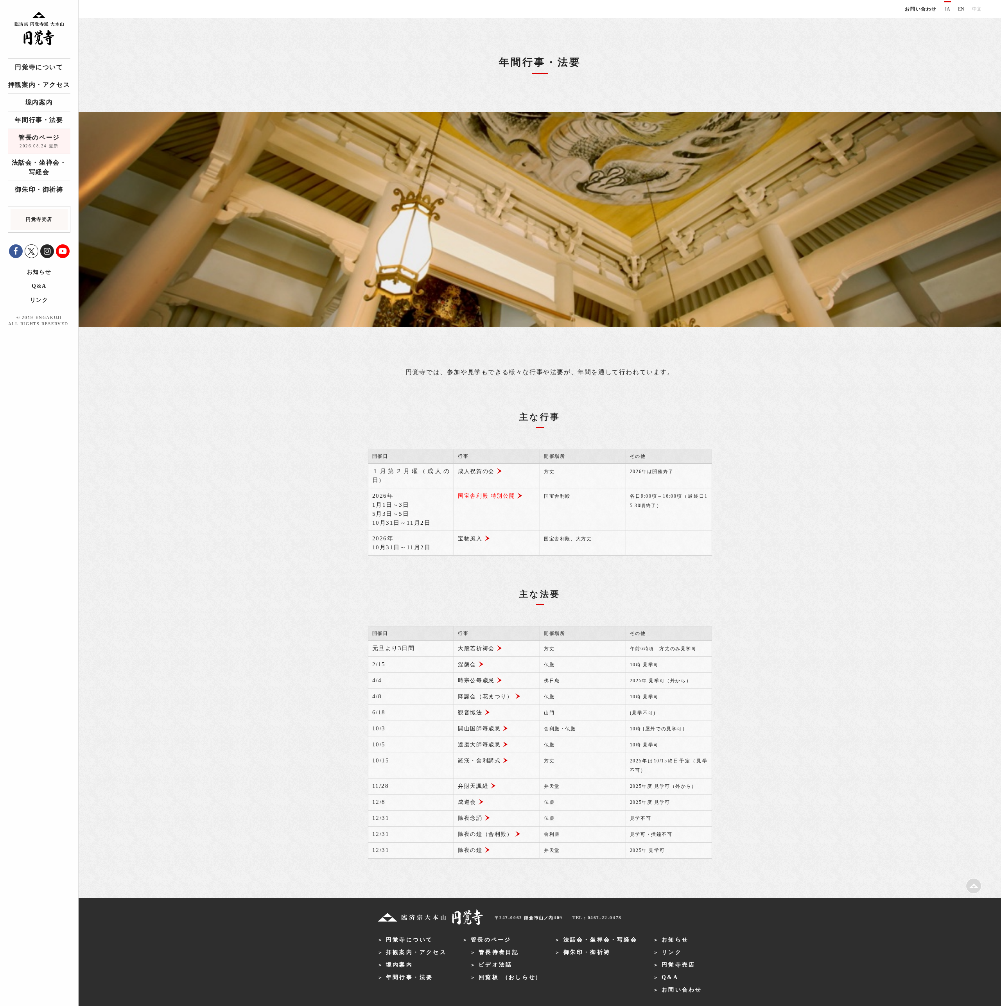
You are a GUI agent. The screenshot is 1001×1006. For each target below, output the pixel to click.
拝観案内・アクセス (39, 84)
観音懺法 (470, 712)
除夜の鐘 (470, 850)
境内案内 (39, 102)
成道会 (467, 802)
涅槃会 (467, 664)
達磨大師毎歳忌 (479, 745)
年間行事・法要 (39, 120)
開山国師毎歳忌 (479, 729)
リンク (39, 300)
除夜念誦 (470, 818)
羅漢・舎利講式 (479, 761)
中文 (976, 9)
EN (961, 9)
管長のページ (39, 141)
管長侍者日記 (499, 952)
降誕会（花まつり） (485, 696)
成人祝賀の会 (476, 471)
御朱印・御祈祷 (39, 189)
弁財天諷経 (473, 786)
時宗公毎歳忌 (476, 680)
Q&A (39, 286)
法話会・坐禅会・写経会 (39, 167)
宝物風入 (470, 539)
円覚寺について (39, 67)
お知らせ (39, 272)
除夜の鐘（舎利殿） (485, 834)
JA (947, 9)
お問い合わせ (921, 9)
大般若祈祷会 (476, 648)
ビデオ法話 (495, 965)
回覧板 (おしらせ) (509, 977)
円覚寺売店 (678, 965)
